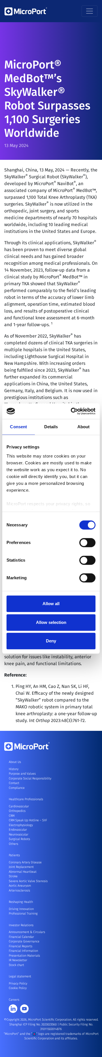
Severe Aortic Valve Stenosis (28, 881)
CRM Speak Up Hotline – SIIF (28, 820)
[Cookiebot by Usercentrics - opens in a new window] (71, 411)
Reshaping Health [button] (21, 902)
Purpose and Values (22, 773)
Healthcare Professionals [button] (26, 799)
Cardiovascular (19, 806)
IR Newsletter (18, 960)
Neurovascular (18, 834)
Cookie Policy (18, 988)
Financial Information (23, 951)
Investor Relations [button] (21, 925)
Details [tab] (51, 426)
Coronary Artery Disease (25, 862)
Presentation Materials (24, 955)
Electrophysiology (21, 825)
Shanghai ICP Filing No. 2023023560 (33, 1024)
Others (13, 844)
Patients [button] (14, 855)
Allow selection (51, 622)
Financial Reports (20, 946)
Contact (14, 783)
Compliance (17, 788)
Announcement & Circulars (27, 932)
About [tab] (83, 426)
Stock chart (16, 965)
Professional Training (23, 913)
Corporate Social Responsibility (30, 778)
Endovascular (18, 829)
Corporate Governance (24, 941)
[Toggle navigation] (89, 11)
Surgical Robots (19, 839)
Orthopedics (17, 811)
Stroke (13, 876)
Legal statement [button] (20, 976)
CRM (11, 816)
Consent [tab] (18, 426)
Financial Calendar (21, 937)
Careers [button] (14, 1000)
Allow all (51, 603)
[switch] (87, 542)
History (13, 769)
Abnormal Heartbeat (23, 872)
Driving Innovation (21, 909)
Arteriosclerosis (19, 890)
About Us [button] (15, 762)
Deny (51, 640)
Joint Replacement (21, 867)
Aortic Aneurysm (20, 886)
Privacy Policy (18, 983)
